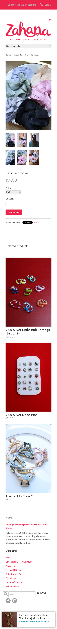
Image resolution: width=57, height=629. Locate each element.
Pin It (36, 222)
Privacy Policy (12, 565)
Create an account (26, 4)
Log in (11, 4)
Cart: (48, 4)
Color (8, 188)
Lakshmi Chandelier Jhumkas (34, 621)
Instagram (14, 600)
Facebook (8, 600)
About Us (10, 557)
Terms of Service (14, 582)
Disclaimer (11, 578)
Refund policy (12, 586)
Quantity (10, 198)
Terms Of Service (14, 570)
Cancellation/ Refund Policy (19, 561)
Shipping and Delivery (16, 574)
